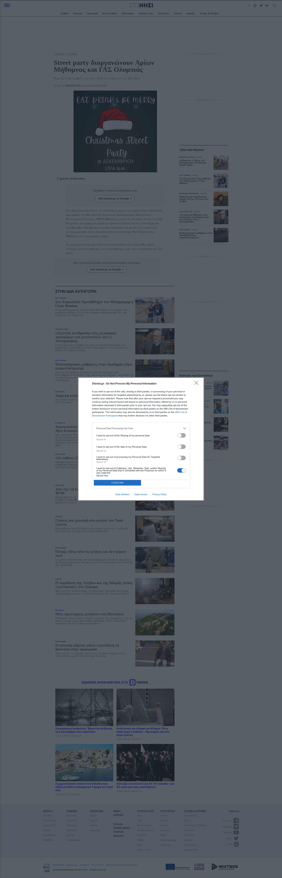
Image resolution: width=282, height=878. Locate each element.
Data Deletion (123, 494)
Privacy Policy (159, 494)
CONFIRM (117, 483)
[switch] (181, 435)
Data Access (141, 494)
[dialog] (141, 439)
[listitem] (141, 428)
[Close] (197, 384)
